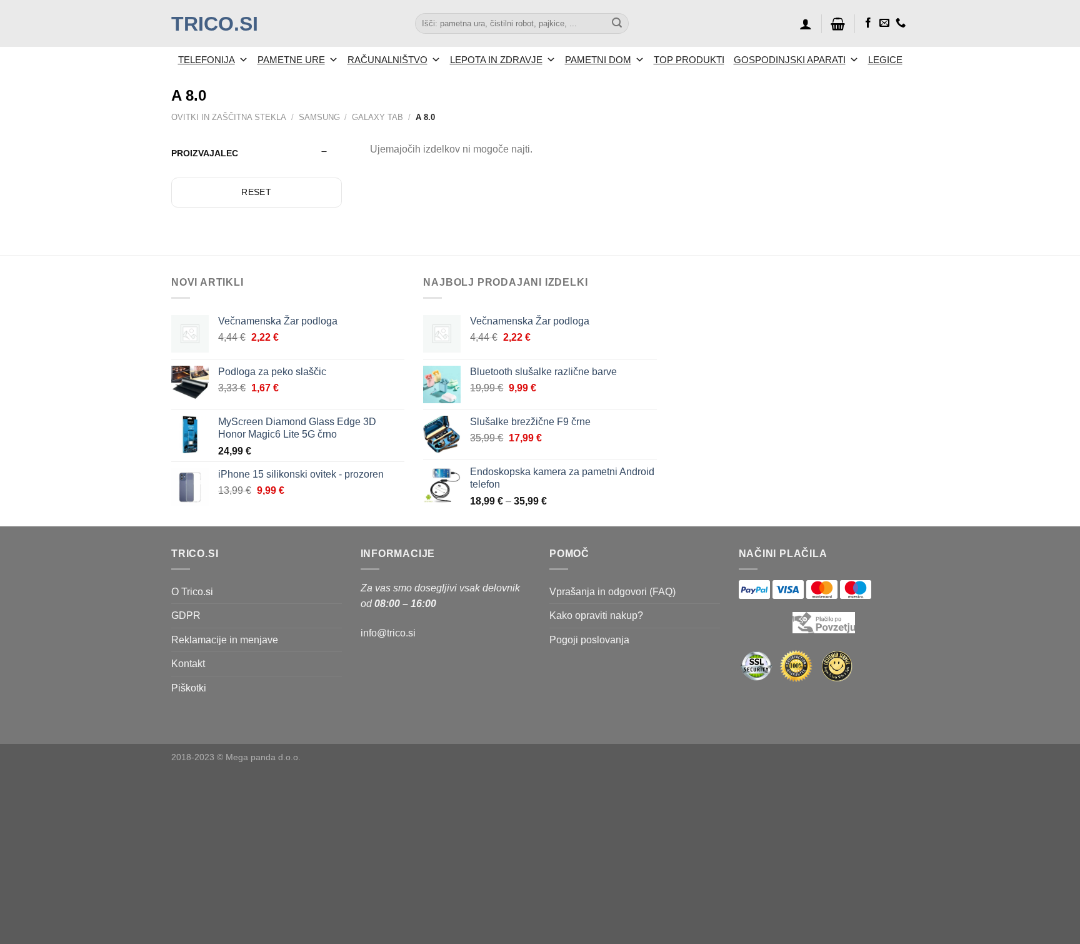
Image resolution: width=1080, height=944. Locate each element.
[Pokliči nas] (901, 23)
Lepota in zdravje (496, 59)
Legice (885, 59)
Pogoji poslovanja (589, 640)
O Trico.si (192, 591)
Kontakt (188, 663)
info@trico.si (388, 633)
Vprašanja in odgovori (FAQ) (612, 591)
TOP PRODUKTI (689, 59)
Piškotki (188, 688)
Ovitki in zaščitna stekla (228, 117)
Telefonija (206, 59)
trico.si (214, 24)
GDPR (186, 615)
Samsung (319, 117)
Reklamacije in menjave (224, 640)
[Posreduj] (617, 23)
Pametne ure (291, 59)
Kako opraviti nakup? (596, 615)
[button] (805, 24)
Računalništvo (388, 59)
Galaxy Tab (377, 117)
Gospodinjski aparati (790, 59)
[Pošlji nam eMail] (884, 23)
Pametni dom (598, 59)
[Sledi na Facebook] (868, 23)
